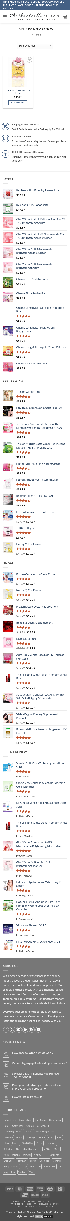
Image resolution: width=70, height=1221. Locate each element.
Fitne (6, 1143)
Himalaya (51, 1143)
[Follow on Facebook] (6, 1030)
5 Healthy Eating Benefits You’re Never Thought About (36, 1075)
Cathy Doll (17, 1125)
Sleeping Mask (11, 1166)
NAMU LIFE (40, 1154)
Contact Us (46, 1206)
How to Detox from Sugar (27, 1096)
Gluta (40, 1143)
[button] (5, 16)
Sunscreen (35, 1166)
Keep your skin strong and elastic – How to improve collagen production (38, 1086)
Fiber (59, 1137)
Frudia (15, 1143)
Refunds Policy (27, 1206)
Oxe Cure (9, 1160)
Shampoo (44, 1160)
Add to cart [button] (18, 102)
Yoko (31, 1172)
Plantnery (22, 1160)
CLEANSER (43, 1125)
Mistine (16, 1154)
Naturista (54, 1154)
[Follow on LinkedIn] (38, 1030)
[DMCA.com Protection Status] (44, 1216)
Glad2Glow (28, 1143)
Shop (16, 1201)
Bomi (6, 1125)
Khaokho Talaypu (31, 1149)
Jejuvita (8, 1149)
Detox (19, 1137)
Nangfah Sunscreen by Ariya (18, 92)
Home (21, 28)
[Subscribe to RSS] (32, 1030)
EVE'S (42, 1137)
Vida (61, 1166)
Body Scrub (40, 1120)
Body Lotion (25, 1120)
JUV (17, 1149)
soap (24, 1166)
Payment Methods (21, 1204)
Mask (57, 1149)
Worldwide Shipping (47, 1204)
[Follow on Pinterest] (25, 1030)
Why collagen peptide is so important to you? (39, 1063)
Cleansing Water (12, 1131)
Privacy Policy (46, 1201)
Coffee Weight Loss (44, 1131)
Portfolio (28, 1201)
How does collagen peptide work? (32, 1052)
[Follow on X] (12, 1030)
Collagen (8, 1137)
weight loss (9, 1172)
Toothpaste (49, 1166)
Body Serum (55, 1120)
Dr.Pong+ (30, 1137)
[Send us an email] (19, 1030)
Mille (6, 1154)
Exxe (50, 1137)
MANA (47, 1149)
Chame (30, 1125)
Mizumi (27, 1154)
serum (33, 1160)
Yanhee (22, 1172)
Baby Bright (10, 1120)
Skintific (57, 1160)
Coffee (27, 1131)
